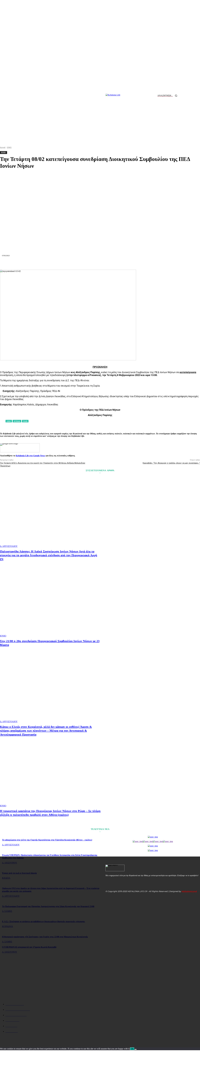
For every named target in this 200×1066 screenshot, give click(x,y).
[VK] (129, 263)
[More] (148, 263)
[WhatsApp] (80, 263)
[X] (60, 263)
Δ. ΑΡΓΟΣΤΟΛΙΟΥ (9, 546)
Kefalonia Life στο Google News (30, 455)
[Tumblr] (119, 263)
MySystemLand (189, 891)
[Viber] (138, 263)
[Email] (100, 263)
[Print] (109, 263)
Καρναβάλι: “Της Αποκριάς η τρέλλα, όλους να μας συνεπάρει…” (171, 463)
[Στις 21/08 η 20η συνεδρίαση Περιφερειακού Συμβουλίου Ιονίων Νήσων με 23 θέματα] (50, 602)
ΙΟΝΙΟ (3, 636)
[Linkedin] (90, 263)
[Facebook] (51, 263)
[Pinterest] (70, 263)
